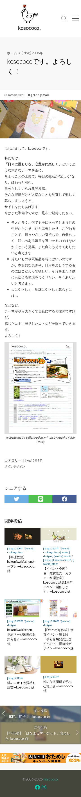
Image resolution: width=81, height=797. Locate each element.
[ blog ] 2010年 (51, 621)
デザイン (19, 466)
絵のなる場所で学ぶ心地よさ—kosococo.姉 (58, 686)
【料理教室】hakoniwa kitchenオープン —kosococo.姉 (21, 564)
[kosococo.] (29, 14)
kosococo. (50, 779)
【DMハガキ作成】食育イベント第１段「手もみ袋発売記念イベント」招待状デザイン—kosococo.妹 (58, 639)
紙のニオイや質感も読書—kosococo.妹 (21, 685)
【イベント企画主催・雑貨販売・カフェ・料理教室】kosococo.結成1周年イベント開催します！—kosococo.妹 (58, 580)
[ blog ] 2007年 (51, 548)
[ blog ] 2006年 (32, 53)
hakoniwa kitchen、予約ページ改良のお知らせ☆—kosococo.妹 (22, 637)
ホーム (12, 53)
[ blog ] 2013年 (15, 678)
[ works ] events (62, 556)
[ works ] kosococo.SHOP (57, 560)
